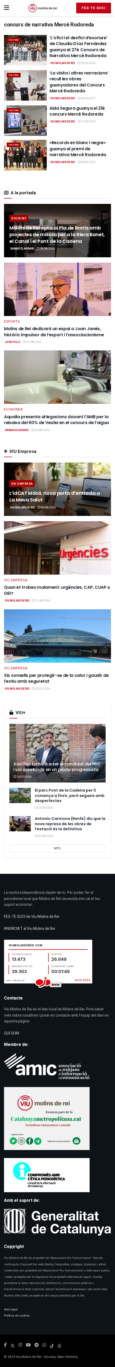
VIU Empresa (22, 483)
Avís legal (11, 1309)
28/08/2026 (47, 249)
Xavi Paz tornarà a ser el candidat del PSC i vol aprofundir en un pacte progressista (57, 767)
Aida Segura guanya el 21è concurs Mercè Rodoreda (77, 111)
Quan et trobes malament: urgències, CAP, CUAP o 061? (57, 590)
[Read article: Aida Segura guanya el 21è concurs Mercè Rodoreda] (25, 120)
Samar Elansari (22, 249)
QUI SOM (11, 1033)
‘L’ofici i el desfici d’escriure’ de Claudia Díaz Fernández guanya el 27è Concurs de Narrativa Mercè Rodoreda (78, 47)
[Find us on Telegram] (36, 1345)
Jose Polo (12, 342)
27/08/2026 (33, 342)
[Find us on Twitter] (12, 1345)
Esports (12, 321)
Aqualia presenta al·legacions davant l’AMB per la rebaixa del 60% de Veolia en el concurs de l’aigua (56, 420)
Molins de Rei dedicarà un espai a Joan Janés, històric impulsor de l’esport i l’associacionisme (54, 332)
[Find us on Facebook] (5, 1345)
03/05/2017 (88, 98)
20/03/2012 (88, 162)
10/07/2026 (24, 777)
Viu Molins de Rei (62, 63)
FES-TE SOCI (94, 7)
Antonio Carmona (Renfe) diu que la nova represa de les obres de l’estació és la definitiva (70, 824)
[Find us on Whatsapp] (44, 1345)
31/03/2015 (88, 122)
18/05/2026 (88, 63)
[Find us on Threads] (59, 1345)
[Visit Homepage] (42, 8)
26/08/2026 (41, 430)
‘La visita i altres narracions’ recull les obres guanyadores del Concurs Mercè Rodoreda (78, 82)
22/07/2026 (42, 689)
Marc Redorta (67, 1356)
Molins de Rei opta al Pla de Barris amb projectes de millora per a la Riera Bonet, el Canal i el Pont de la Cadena (57, 234)
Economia (13, 409)
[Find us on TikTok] (52, 1345)
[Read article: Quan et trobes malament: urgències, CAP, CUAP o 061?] (57, 548)
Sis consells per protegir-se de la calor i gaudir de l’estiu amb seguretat (56, 678)
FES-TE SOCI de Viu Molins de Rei (31, 916)
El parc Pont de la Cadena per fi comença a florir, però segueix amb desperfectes (70, 795)
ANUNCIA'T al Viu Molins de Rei (29, 928)
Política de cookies (17, 1315)
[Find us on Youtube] (28, 1345)
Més (57, 848)
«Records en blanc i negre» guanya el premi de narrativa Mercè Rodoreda (77, 149)
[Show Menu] (6, 8)
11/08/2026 (42, 601)
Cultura (14, 39)
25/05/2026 (45, 808)
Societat (18, 218)
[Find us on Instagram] (20, 1345)
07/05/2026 (45, 836)
